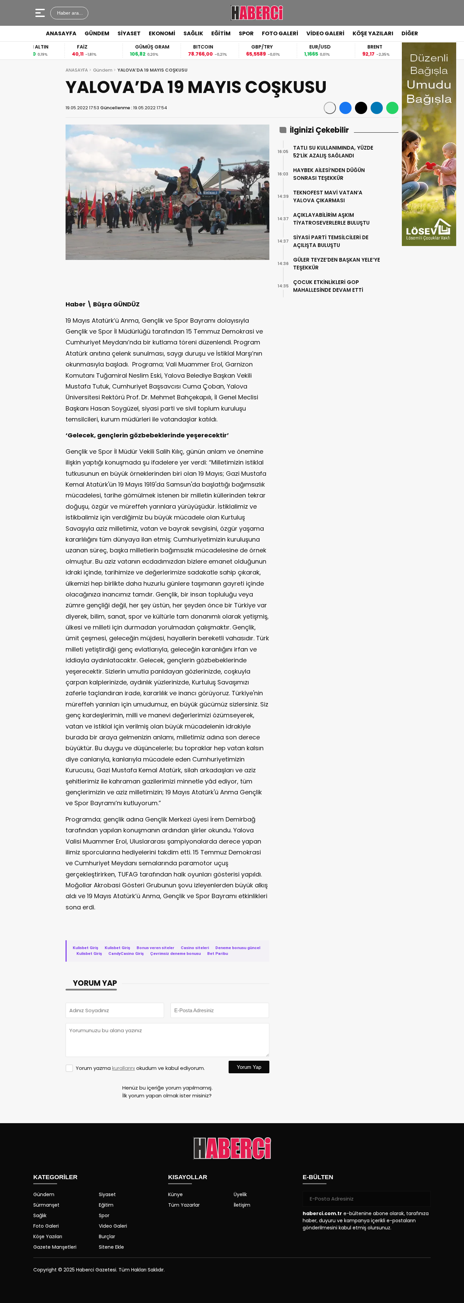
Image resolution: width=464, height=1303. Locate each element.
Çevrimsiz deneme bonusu (175, 953)
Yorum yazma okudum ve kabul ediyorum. (140, 1068)
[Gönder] (423, 1199)
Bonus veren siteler (155, 947)
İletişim (242, 1205)
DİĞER (409, 33)
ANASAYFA (61, 33)
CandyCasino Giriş (126, 953)
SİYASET (129, 33)
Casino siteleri (195, 947)
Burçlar (107, 1236)
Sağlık (40, 1215)
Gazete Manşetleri (54, 1247)
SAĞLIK (193, 33)
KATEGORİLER (55, 1177)
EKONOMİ (162, 33)
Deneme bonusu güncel (237, 947)
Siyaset (107, 1194)
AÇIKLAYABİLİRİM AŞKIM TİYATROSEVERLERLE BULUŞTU (331, 218)
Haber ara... (69, 13)
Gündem (102, 70)
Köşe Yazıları (47, 1236)
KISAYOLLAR (187, 1177)
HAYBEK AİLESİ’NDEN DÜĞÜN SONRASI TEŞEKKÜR (329, 174)
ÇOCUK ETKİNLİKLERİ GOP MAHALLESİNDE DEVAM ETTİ (328, 286)
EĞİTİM (221, 33)
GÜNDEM (97, 33)
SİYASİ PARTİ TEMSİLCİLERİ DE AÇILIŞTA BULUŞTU (331, 241)
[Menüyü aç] (41, 13)
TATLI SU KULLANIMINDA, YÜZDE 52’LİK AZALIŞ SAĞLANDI (333, 151)
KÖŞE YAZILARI (373, 33)
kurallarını (123, 1068)
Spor (104, 1215)
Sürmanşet (46, 1205)
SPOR (246, 33)
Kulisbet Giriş (85, 947)
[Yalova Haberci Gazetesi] (257, 13)
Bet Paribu (217, 953)
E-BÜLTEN (318, 1177)
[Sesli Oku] (330, 108)
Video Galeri (113, 1226)
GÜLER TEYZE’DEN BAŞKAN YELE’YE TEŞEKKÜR (336, 263)
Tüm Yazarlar (184, 1205)
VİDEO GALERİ (325, 33)
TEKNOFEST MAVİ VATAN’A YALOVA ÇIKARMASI (327, 196)
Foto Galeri (46, 1226)
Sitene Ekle (111, 1247)
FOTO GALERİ (280, 33)
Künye (175, 1194)
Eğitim (106, 1205)
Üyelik (240, 1194)
